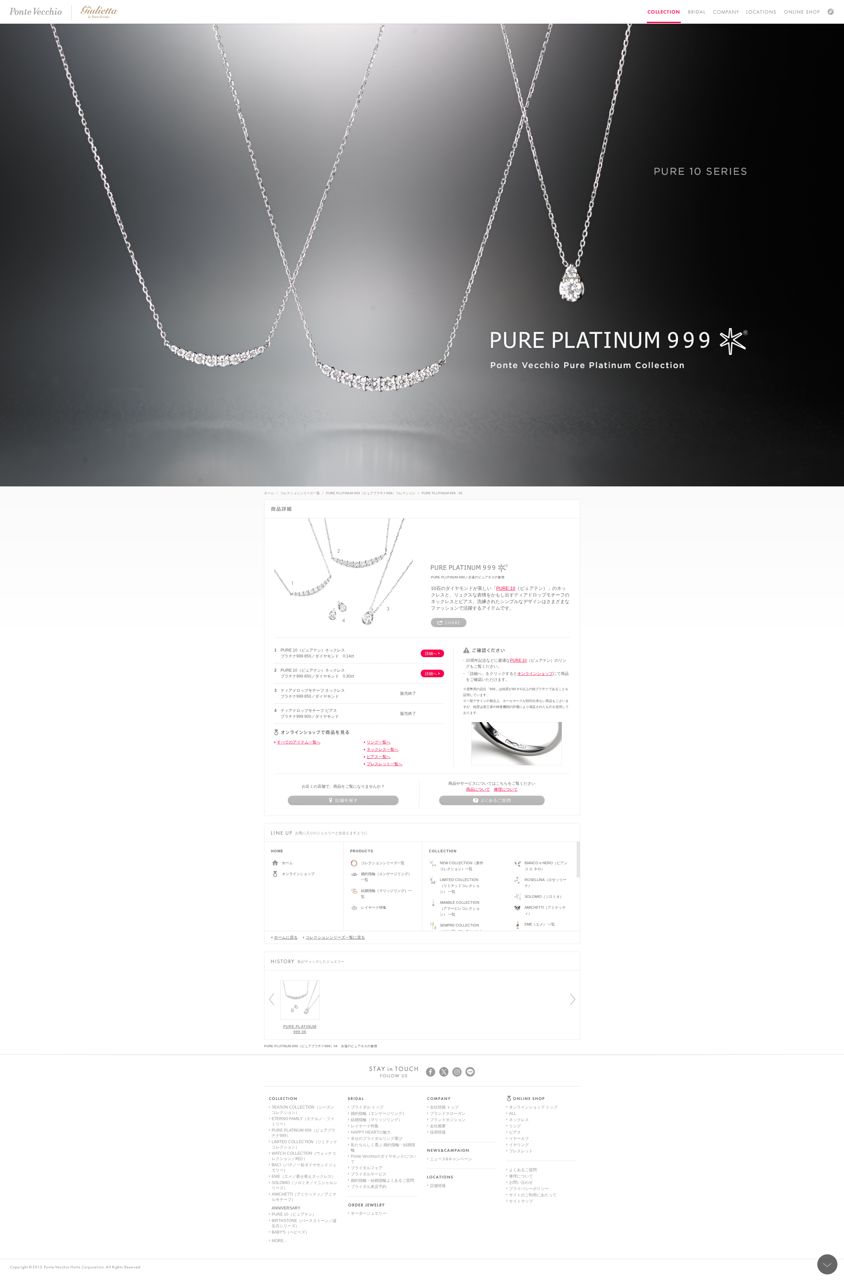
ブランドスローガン (448, 1113)
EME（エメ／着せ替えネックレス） (304, 1176)
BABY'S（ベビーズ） (290, 1232)
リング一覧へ (378, 742)
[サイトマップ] (830, 11)
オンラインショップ (535, 673)
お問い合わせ (521, 1182)
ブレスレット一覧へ (384, 764)
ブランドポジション (448, 1119)
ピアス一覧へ (378, 756)
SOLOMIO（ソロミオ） (544, 897)
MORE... (279, 1240)
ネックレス (519, 1119)
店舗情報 (438, 1185)
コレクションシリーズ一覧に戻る (335, 937)
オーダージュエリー (368, 1213)
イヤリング (519, 1145)
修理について (506, 789)
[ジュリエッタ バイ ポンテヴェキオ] (99, 17)
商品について (478, 789)
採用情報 (438, 1132)
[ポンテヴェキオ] (35, 11)
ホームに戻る (286, 937)
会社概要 (438, 1126)
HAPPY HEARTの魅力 (371, 1132)
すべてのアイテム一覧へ (298, 742)
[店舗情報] (761, 11)
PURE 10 (505, 588)
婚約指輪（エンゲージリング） (378, 1113)
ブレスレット (521, 1151)
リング (515, 1126)
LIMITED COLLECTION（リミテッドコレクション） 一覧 (460, 886)
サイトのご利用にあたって (533, 1195)
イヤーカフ (519, 1138)
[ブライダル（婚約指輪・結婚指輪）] (696, 11)
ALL (512, 1113)
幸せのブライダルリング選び (376, 1138)
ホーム (269, 493)
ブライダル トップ (367, 1107)
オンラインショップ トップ (533, 1107)
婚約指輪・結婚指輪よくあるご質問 (382, 1180)
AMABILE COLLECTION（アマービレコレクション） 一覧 (460, 908)
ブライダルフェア (366, 1168)
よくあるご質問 (523, 1170)
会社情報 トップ (444, 1107)
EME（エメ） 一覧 (540, 924)
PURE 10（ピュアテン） (294, 1214)
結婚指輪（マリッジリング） (376, 1119)
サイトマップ (521, 1201)
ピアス (515, 1132)
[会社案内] (725, 11)
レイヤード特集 (373, 907)
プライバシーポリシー (529, 1188)
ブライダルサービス (368, 1174)
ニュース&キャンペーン (451, 1159)
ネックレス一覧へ (382, 749)
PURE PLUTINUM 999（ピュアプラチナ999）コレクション (370, 493)
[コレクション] (664, 11)
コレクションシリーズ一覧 (300, 493)
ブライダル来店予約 (368, 1186)
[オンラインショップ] (802, 11)
